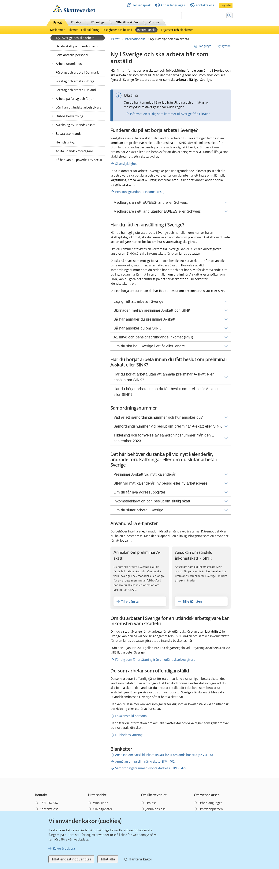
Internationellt (146, 30)
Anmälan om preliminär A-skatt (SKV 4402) (145, 761)
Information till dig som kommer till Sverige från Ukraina (170, 114)
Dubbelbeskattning (69, 116)
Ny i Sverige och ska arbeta (75, 38)
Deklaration (57, 30)
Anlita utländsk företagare (74, 151)
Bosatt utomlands (68, 133)
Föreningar (98, 22)
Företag (76, 22)
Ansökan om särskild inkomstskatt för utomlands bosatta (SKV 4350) (164, 755)
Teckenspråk (141, 5)
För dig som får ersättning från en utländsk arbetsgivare (155, 659)
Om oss (154, 22)
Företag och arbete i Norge (75, 81)
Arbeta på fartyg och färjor (75, 99)
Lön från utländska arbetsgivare (78, 107)
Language (205, 46)
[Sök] (229, 15)
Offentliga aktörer (127, 22)
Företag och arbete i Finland (76, 90)
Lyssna (226, 46)
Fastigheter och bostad (117, 30)
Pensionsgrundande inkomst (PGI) (139, 192)
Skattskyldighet (126, 164)
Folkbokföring (90, 30)
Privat (57, 22)
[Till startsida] (74, 11)
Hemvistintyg (65, 142)
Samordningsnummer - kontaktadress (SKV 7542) (150, 768)
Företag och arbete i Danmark (77, 72)
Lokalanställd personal (72, 55)
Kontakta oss (204, 5)
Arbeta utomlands (69, 64)
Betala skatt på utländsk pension (79, 46)
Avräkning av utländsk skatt (75, 125)
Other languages (173, 5)
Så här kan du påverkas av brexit (79, 160)
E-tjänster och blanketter (177, 30)
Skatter (73, 30)
